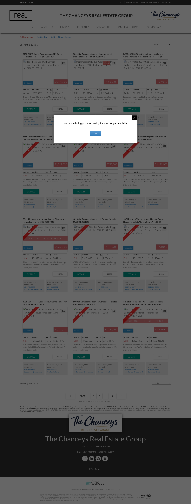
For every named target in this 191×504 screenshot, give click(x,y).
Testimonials (153, 27)
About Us (47, 27)
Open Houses (64, 37)
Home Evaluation (127, 27)
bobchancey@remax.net (33, 124)
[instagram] (105, 458)
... (105, 396)
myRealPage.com (95, 484)
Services (64, 27)
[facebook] (85, 458)
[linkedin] (92, 458)
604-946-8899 (29, 122)
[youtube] (99, 458)
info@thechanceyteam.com (101, 451)
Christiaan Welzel (87, 490)
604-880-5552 (52, 122)
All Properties (26, 37)
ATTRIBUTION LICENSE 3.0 (110, 490)
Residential (42, 37)
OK (95, 133)
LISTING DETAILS (31, 109)
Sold (53, 37)
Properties (82, 27)
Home (31, 27)
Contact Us (103, 27)
